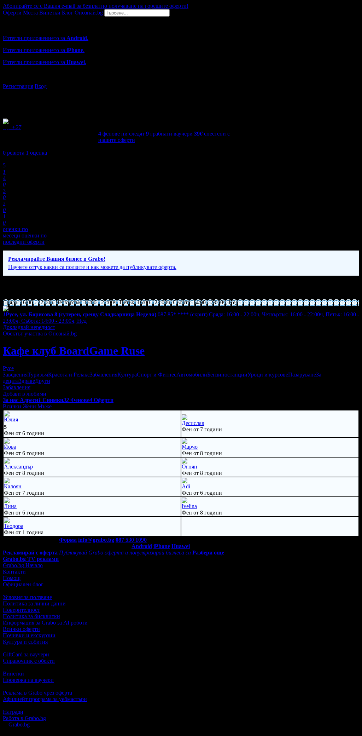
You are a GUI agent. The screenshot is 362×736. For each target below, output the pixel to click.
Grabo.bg (19, 724)
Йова (10, 447)
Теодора (13, 526)
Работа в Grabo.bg (24, 718)
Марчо (190, 447)
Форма (68, 540)
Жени (29, 406)
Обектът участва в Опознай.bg (40, 333)
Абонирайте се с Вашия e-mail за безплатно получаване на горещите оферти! (95, 6)
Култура (127, 375)
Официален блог (23, 584)
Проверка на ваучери (28, 680)
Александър (18, 467)
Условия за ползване (27, 597)
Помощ (12, 578)
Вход (41, 86)
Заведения (15, 375)
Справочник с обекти (29, 661)
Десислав (193, 423)
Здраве (27, 381)
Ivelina (189, 506)
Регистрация (18, 86)
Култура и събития (25, 642)
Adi (186, 486)
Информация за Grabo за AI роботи (45, 623)
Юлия (11, 419)
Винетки (13, 674)
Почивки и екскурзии (29, 635)
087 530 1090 (131, 540)
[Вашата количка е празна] (3, 20)
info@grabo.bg (96, 540)
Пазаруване (302, 375)
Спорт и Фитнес (156, 375)
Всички (12, 406)
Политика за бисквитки (31, 616)
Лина (10, 506)
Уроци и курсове (267, 375)
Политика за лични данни (34, 603)
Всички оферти (21, 629)
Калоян (13, 486)
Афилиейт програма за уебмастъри (45, 699)
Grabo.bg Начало (23, 565)
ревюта (13, 153)
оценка (36, 153)
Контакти (14, 572)
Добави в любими (24, 394)
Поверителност (21, 610)
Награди (13, 712)
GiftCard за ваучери (26, 654)
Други (42, 381)
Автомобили (191, 375)
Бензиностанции (227, 375)
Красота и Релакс (69, 375)
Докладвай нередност (29, 327)
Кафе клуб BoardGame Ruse (74, 350)
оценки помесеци (15, 232)
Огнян (189, 467)
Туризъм (38, 375)
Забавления (103, 375)
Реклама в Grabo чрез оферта (37, 693)
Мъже (44, 406)
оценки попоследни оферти (25, 238)
